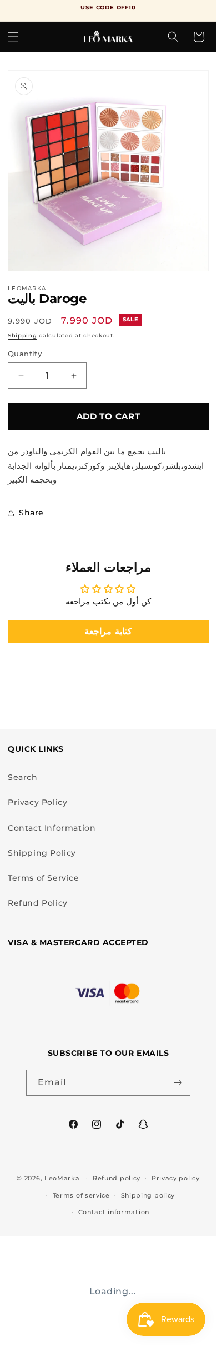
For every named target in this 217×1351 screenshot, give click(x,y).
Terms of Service (43, 878)
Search (23, 777)
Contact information (113, 1212)
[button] (13, 36)
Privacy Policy (37, 802)
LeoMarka (62, 1178)
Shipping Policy (42, 853)
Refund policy (116, 1178)
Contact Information (51, 828)
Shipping (22, 335)
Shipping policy (148, 1195)
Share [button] (31, 513)
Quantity (25, 353)
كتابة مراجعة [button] (108, 631)
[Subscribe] (177, 1083)
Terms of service (81, 1195)
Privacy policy (176, 1178)
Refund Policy (38, 903)
